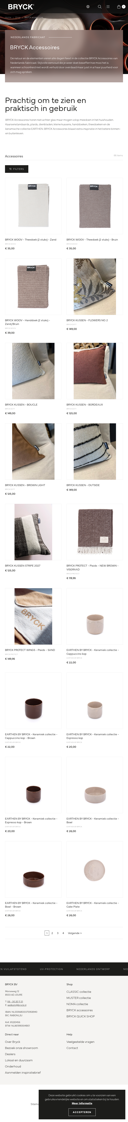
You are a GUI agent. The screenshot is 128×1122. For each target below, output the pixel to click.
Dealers (10, 1054)
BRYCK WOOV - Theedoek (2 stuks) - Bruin (92, 239)
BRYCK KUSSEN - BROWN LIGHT (25, 485)
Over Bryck (12, 1041)
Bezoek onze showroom (21, 1048)
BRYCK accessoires (33, 17)
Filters (18, 169)
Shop (17, 17)
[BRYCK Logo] (21, 6)
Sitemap (36, 1104)
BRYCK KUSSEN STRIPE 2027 (22, 565)
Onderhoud (13, 1066)
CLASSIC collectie (78, 991)
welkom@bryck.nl (17, 1005)
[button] (88, 6)
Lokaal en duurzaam (19, 1060)
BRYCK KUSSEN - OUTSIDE (83, 485)
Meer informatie (82, 1103)
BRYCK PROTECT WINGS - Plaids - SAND (30, 650)
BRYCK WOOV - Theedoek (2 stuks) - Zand (30, 239)
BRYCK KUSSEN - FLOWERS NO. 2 (87, 320)
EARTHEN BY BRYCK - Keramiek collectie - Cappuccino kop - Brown (31, 736)
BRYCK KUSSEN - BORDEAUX (84, 404)
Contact (72, 1048)
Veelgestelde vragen (80, 1041)
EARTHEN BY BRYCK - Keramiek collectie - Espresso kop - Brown (31, 820)
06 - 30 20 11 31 (15, 1001)
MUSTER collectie (78, 998)
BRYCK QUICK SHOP (80, 1016)
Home (8, 17)
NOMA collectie (77, 1004)
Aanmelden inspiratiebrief (23, 1072)
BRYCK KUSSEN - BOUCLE (21, 404)
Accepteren (82, 1112)
